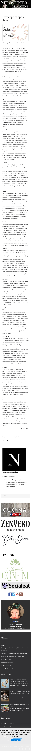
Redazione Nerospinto (10, 472)
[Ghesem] (15, 540)
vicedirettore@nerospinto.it (7, 668)
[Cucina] (15, 510)
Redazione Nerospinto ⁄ (8, 23)
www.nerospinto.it (12, 474)
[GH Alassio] (15, 525)
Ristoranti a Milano (9, 723)
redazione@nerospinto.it (8, 476)
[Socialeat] (15, 585)
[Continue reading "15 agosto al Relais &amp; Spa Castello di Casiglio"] (5, 707)
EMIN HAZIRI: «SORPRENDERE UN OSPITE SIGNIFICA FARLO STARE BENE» (20, 693)
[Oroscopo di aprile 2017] (15, 32)
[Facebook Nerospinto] (10, 594)
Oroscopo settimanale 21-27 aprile (15, 484)
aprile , (14, 437)
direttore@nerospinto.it (20, 628)
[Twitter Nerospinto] (13, 594)
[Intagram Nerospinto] (21, 594)
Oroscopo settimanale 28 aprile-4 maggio (16, 482)
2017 (17, 437)
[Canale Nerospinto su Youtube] (17, 594)
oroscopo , (9, 437)
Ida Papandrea (15, 685)
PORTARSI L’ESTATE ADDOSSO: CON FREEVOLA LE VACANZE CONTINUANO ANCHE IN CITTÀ (19, 681)
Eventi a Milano (8, 727)
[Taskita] (15, 570)
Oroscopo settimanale (11, 486)
